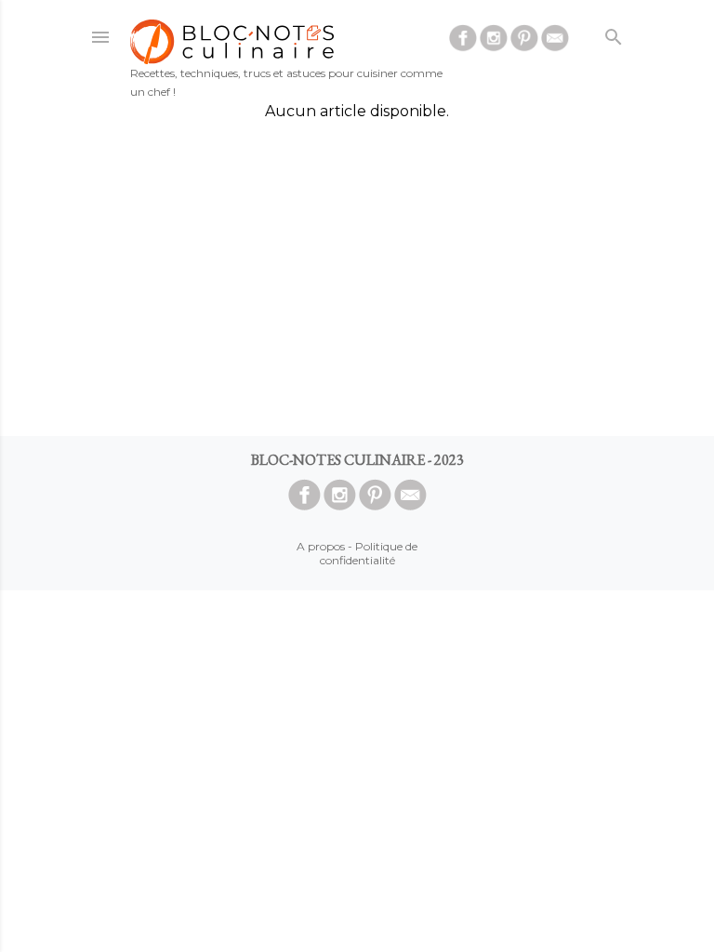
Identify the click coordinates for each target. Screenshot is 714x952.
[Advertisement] (357, 278)
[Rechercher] (613, 33)
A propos (321, 546)
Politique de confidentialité (369, 553)
